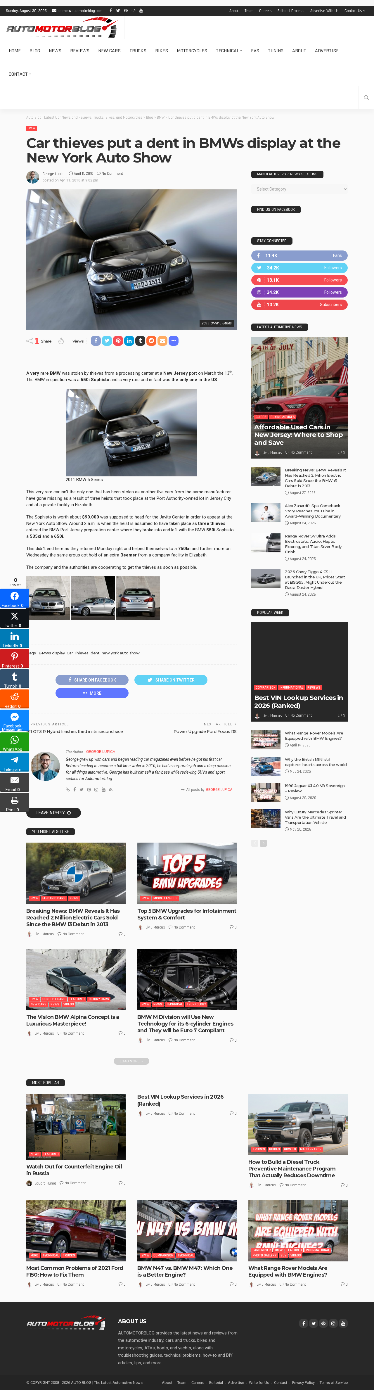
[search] (366, 97)
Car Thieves (78, 653)
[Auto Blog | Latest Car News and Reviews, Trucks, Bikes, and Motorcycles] (66, 1322)
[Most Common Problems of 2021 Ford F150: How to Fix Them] (76, 1230)
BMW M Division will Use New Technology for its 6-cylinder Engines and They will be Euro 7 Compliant (185, 1024)
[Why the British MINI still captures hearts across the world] (265, 766)
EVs (255, 50)
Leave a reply (51, 812)
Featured (77, 999)
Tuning (275, 50)
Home (15, 50)
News (55, 50)
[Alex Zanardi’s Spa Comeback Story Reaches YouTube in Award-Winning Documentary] (265, 512)
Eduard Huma (45, 1183)
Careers (265, 10)
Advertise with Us (324, 10)
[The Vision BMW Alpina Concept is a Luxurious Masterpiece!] (76, 979)
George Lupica (54, 174)
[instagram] (299, 292)
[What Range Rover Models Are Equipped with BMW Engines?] (265, 739)
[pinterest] (299, 280)
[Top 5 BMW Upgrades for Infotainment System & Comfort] (187, 873)
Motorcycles (192, 50)
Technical (227, 50)
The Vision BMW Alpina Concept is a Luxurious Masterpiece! (72, 1020)
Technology (196, 1004)
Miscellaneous (165, 898)
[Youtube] (299, 305)
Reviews (79, 50)
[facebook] (299, 255)
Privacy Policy (303, 1382)
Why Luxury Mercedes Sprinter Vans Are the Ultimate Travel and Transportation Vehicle (315, 817)
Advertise (327, 50)
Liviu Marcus (44, 934)
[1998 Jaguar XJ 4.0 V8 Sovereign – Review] (265, 792)
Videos (68, 1004)
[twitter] (299, 268)
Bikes (161, 50)
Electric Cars (53, 898)
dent (95, 653)
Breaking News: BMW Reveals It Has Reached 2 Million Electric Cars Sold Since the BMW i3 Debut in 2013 (73, 918)
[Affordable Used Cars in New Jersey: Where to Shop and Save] (299, 398)
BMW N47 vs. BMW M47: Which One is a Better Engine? (185, 1271)
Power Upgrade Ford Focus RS (205, 731)
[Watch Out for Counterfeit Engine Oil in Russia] (76, 1127)
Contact (18, 74)
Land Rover (262, 1250)
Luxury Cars (99, 999)
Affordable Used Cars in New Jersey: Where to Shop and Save (298, 435)
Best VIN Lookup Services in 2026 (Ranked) (298, 701)
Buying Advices (283, 417)
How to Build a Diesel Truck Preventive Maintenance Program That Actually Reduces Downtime (291, 1169)
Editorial (216, 1382)
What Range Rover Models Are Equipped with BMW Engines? (287, 1271)
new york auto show (121, 653)
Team (249, 10)
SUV (283, 1255)
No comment (112, 173)
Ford (34, 1255)
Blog (35, 50)
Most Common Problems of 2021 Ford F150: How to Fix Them (74, 1271)
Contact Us (353, 10)
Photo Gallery (264, 1255)
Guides (261, 417)
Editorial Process (291, 10)
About (234, 10)
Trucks (137, 50)
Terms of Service (334, 1382)
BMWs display (52, 653)
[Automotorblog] (62, 27)
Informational (291, 687)
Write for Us (259, 1382)
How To (290, 1149)
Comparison (266, 687)
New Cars (109, 50)
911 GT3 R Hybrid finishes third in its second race (74, 731)
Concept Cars (53, 999)
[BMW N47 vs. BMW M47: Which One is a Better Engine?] (187, 1230)
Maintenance (310, 1149)
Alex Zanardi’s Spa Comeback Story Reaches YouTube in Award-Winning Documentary (312, 510)
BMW (31, 128)
